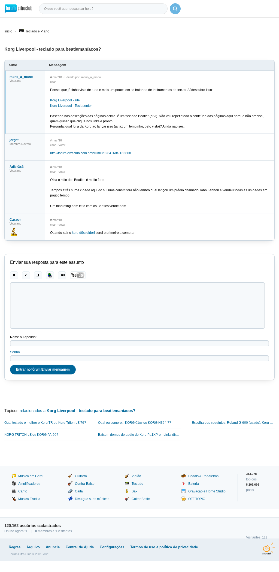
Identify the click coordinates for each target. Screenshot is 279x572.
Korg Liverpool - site (65, 100)
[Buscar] (175, 8)
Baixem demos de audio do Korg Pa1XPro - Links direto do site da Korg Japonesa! (139, 435)
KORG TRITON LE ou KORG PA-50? (31, 435)
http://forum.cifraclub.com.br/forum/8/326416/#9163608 (90, 153)
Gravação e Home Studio (207, 491)
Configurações (112, 547)
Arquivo (33, 547)
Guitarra (81, 476)
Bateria (193, 484)
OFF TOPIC (196, 499)
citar (53, 81)
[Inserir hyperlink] (50, 275)
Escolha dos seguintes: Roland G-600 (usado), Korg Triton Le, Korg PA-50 (233, 423)
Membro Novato (20, 144)
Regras (14, 547)
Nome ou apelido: (23, 337)
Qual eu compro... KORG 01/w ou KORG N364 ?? (134, 423)
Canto (22, 491)
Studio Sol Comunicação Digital (268, 549)
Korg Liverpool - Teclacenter (71, 106)
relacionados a (77, 410)
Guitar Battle (141, 499)
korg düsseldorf (83, 233)
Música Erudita (29, 499)
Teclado (137, 484)
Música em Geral (30, 476)
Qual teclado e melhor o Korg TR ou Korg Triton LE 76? (45, 423)
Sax (134, 491)
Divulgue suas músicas (92, 499)
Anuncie (53, 547)
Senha (15, 352)
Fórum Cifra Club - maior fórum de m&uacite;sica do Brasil (18, 8)
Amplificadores (29, 484)
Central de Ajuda (80, 547)
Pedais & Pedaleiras (203, 476)
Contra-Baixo (85, 484)
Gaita (79, 491)
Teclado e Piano (37, 31)
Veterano (15, 80)
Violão (136, 476)
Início (8, 31)
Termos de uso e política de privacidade (164, 547)
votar (62, 145)
